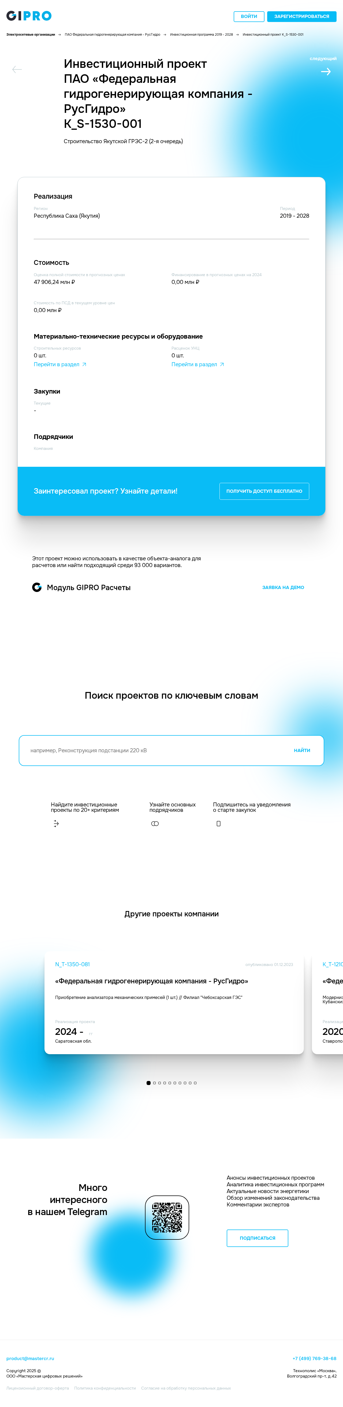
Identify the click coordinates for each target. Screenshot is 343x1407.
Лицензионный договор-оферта (37, 1388)
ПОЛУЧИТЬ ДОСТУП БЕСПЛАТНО (264, 491)
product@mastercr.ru (30, 1358)
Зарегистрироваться (301, 16)
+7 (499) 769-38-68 (315, 1358)
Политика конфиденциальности (105, 1388)
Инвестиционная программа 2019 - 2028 (201, 34)
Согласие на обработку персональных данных (186, 1388)
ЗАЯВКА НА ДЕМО (283, 587)
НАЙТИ (302, 750)
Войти (249, 16)
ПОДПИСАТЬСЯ (257, 1238)
